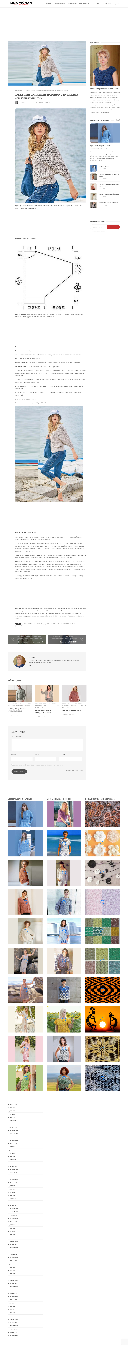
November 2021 (14, 1290)
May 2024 (12, 1192)
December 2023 (14, 1208)
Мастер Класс (60, 3)
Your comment (17, 736)
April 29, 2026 (42, 716)
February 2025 (14, 1163)
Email (37, 754)
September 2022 (14, 1257)
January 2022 (13, 1283)
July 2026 (12, 1107)
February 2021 (14, 1319)
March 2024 (13, 1199)
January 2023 (13, 1244)
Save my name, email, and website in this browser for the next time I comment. (38, 765)
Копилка (96, 3)
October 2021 (13, 1293)
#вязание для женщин (53, 623)
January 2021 (13, 1322)
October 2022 (13, 1254)
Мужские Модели (23, 705)
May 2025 (12, 1153)
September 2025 (14, 1140)
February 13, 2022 (70, 714)
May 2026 (12, 1114)
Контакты (106, 3)
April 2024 (12, 1195)
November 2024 (14, 1172)
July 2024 (12, 1185)
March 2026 (13, 1120)
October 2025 (13, 1137)
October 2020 (13, 1332)
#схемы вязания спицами (38, 626)
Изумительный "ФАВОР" (68, 642)
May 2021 (12, 1309)
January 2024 (13, 1205)
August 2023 (13, 1221)
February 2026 (14, 1124)
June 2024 (12, 1189)
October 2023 (13, 1215)
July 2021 (12, 1303)
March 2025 (13, 1159)
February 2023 (14, 1241)
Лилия (21, 102)
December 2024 (14, 1169)
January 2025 (13, 1166)
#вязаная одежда (28, 623)
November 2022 (14, 1251)
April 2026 (12, 1117)
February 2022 (14, 1280)
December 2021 (14, 1286)
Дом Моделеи (84, 3)
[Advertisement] (64, 21)
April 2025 (12, 1156)
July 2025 (12, 1146)
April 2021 (12, 1313)
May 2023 (12, 1231)
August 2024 (13, 1182)
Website (62, 754)
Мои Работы (71, 3)
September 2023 (14, 1218)
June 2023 (12, 1228)
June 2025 (12, 1150)
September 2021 (14, 1296)
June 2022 (12, 1267)
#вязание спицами (68, 623)
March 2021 (13, 1316)
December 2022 (14, 1247)
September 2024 (14, 1179)
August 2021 (13, 1299)
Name (13, 754)
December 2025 (14, 1130)
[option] (20, 700)
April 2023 (12, 1234)
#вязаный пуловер (22, 626)
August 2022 (13, 1260)
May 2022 (12, 1270)
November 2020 (14, 1329)
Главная (49, 3)
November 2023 (14, 1211)
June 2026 (12, 1111)
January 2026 (13, 1127)
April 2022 (12, 1273)
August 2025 (13, 1143)
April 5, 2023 (26, 102)
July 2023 (12, 1225)
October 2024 (13, 1176)
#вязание (39, 623)
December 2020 (14, 1325)
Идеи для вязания (38, 90)
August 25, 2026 (98, 148)
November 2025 (14, 1133)
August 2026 (13, 1104)
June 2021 (12, 1306)
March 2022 (13, 1277)
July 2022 (12, 1264)
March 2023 (13, 1238)
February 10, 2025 (16, 715)
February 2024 (14, 1202)
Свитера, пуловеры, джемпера (60, 90)
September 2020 (14, 1335)
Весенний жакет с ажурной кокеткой (30, 642)
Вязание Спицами (22, 90)
